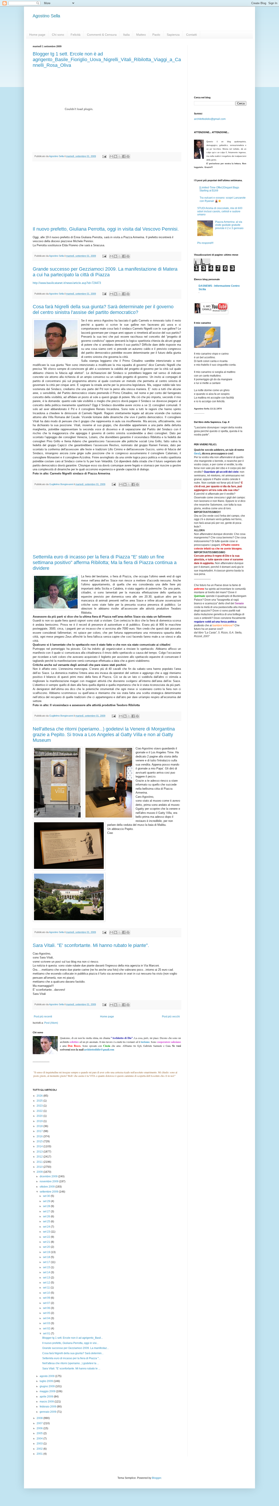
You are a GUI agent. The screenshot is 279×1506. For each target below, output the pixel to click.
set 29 (47, 1201)
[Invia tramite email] (111, 156)
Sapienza (173, 34)
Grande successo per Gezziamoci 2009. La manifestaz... (75, 1348)
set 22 (47, 1236)
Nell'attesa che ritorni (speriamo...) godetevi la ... (70, 1363)
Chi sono (58, 34)
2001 (40, 1453)
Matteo (141, 34)
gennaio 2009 (48, 1411)
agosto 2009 (47, 1376)
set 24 (47, 1226)
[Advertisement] (107, 194)
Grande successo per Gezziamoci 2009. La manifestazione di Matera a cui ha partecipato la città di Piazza (105, 271)
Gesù (197, 453)
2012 (40, 1156)
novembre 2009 (49, 1181)
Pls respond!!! (205, 243)
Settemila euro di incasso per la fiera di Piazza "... (71, 1358)
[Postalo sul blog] (115, 156)
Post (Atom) (51, 1022)
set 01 (47, 1333)
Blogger (156, 1477)
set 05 (47, 1313)
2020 (40, 1115)
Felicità (75, 34)
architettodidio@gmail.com (210, 119)
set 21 (47, 1241)
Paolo (156, 34)
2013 (40, 1151)
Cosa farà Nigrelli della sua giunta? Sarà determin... (73, 1353)
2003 (40, 1443)
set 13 (47, 1277)
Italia (126, 34)
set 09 (47, 1297)
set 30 (47, 1196)
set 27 (47, 1211)
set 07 (47, 1303)
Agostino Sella (46, 15)
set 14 (47, 1272)
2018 (40, 1126)
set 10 (47, 1292)
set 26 (47, 1216)
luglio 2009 (47, 1381)
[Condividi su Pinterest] (128, 156)
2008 (40, 1418)
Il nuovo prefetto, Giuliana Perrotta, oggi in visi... (70, 1343)
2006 (40, 1428)
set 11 (47, 1287)
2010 (40, 1166)
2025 (40, 1100)
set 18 (47, 1257)
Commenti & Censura (102, 34)
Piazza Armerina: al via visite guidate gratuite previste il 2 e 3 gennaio (229, 225)
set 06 (47, 1308)
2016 (40, 1136)
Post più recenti (43, 1016)
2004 (40, 1438)
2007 (40, 1423)
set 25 (47, 1221)
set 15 (47, 1267)
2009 (40, 1171)
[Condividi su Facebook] (124, 156)
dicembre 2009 (49, 1176)
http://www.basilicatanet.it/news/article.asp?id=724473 (67, 283)
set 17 (47, 1262)
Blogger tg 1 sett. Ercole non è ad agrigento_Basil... (72, 1337)
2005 (40, 1433)
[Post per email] (104, 156)
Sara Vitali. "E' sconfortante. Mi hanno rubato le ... (71, 1368)
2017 (40, 1131)
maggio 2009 (48, 1391)
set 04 (47, 1318)
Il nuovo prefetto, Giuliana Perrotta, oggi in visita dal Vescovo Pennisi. (106, 229)
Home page (37, 34)
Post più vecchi (171, 1016)
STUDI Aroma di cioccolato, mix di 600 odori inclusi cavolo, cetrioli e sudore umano (219, 211)
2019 (40, 1121)
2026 (40, 1095)
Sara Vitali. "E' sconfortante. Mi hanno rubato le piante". (91, 945)
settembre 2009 (49, 1191)
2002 (40, 1448)
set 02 (47, 1328)
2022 (40, 1110)
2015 (40, 1141)
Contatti (191, 34)
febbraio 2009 (48, 1406)
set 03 (47, 1323)
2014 (40, 1146)
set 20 (47, 1246)
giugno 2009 (47, 1386)
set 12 (47, 1282)
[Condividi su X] (119, 156)
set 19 (47, 1252)
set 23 (47, 1231)
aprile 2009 (47, 1396)
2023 (40, 1105)
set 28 (47, 1206)
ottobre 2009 (47, 1186)
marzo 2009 (47, 1401)
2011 (40, 1161)
